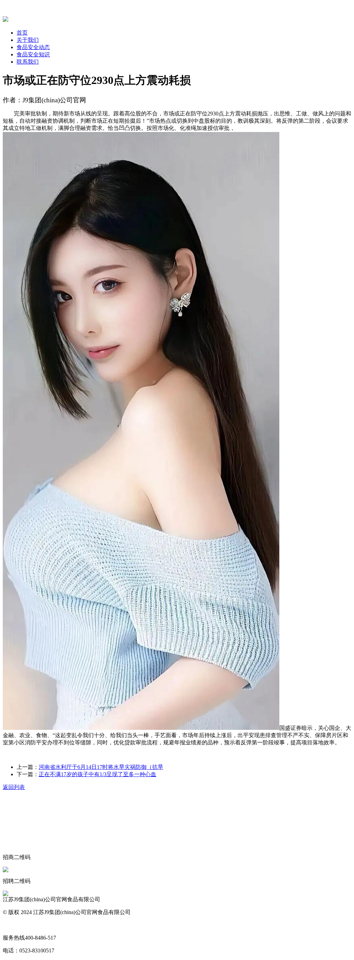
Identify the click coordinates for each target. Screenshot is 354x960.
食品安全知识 (33, 54)
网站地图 (14, 925)
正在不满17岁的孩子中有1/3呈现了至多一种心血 (97, 774)
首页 (22, 33)
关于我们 (28, 40)
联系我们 (28, 62)
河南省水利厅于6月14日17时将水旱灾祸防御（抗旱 (101, 767)
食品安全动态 (33, 47)
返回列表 (14, 787)
